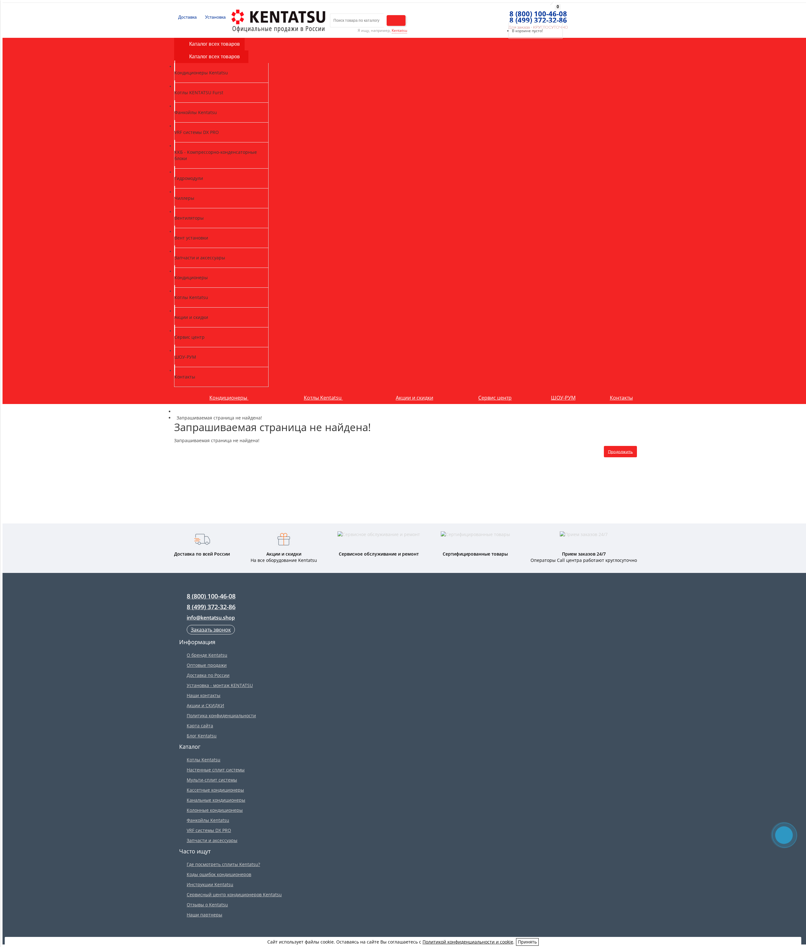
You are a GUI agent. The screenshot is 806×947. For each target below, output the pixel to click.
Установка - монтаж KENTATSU (220, 685)
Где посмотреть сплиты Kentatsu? (223, 864)
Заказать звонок (211, 629)
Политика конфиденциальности (221, 716)
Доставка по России (208, 675)
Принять (527, 942)
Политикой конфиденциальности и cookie (468, 942)
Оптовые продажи (207, 665)
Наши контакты (203, 695)
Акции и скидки (414, 397)
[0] (506, 14)
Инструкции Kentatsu (210, 884)
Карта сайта (200, 726)
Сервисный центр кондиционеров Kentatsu (234, 895)
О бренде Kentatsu (207, 655)
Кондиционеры (228, 397)
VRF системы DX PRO (209, 830)
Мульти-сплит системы (212, 780)
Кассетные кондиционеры (215, 790)
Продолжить (620, 451)
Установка (215, 17)
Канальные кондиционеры (216, 800)
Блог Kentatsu (202, 736)
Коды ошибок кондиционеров (219, 874)
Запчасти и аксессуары (212, 840)
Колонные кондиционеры (215, 810)
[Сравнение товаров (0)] (495, 14)
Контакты (621, 397)
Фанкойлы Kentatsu (208, 820)
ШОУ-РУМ (563, 397)
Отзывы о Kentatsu (207, 905)
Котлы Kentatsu (323, 397)
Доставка (187, 17)
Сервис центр (495, 397)
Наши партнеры (204, 915)
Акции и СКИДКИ (205, 705)
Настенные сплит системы (216, 770)
